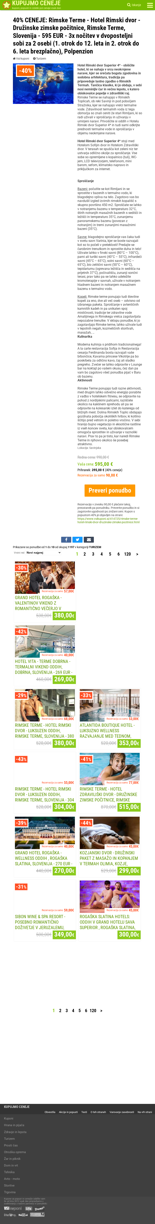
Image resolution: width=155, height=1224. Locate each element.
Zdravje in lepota (15, 1132)
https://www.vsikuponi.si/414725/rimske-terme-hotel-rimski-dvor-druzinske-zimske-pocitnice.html (108, 520)
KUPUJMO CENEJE (16, 1107)
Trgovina (10, 1192)
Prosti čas (11, 1145)
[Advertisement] (110, 622)
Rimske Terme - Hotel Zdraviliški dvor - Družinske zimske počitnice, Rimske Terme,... (108, 797)
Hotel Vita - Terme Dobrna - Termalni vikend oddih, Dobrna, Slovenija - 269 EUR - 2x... (43, 669)
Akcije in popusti (68, 1112)
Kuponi (8, 1118)
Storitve (9, 1185)
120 (127, 554)
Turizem (41, 58)
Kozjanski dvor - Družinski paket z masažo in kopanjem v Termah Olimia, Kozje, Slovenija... (109, 861)
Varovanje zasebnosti (122, 1112)
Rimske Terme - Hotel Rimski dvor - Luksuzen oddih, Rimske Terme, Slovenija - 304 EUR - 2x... (44, 797)
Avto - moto (12, 1179)
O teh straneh (98, 1112)
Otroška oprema (15, 1152)
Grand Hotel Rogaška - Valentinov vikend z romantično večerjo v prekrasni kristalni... (38, 606)
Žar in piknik (12, 1159)
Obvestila (50, 1112)
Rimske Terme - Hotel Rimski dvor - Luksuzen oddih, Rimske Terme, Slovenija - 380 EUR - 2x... (44, 733)
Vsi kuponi (22, 58)
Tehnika (9, 1172)
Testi (84, 1112)
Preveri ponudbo (110, 490)
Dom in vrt (11, 1165)
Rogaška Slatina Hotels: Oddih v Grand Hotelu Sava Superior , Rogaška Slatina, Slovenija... (107, 925)
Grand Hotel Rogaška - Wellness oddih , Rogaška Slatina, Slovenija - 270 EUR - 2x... (43, 861)
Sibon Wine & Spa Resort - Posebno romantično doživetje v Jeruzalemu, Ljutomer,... (40, 925)
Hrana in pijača (14, 1125)
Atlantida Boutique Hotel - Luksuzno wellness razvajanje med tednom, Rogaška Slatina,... (107, 733)
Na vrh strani (145, 1112)
